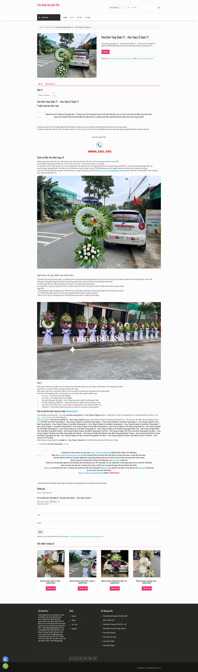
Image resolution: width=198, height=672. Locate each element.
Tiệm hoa (116, 460)
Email (39, 523)
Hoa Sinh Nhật (108, 641)
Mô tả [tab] (40, 84)
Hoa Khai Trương (109, 637)
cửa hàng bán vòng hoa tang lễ (70, 455)
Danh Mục (45, 17)
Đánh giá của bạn (43, 501)
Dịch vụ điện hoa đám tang (100, 452)
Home (65, 17)
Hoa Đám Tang (115, 58)
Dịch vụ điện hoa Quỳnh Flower (90, 473)
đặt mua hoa (57, 634)
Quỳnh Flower (47, 417)
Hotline (87, 17)
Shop (72, 17)
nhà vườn (142, 468)
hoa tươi (59, 641)
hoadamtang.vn (72, 411)
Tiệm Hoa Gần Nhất (49, 628)
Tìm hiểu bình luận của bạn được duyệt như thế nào (86, 536)
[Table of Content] (54, 95)
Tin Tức (79, 17)
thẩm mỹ (104, 468)
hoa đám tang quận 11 (145, 58)
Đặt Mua (105, 52)
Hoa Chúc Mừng (109, 633)
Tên (39, 515)
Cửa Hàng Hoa (127, 58)
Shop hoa (48, 468)
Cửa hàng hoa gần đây (48, 5)
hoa (75, 170)
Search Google (103, 170)
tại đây (66, 444)
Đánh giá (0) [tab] (50, 84)
